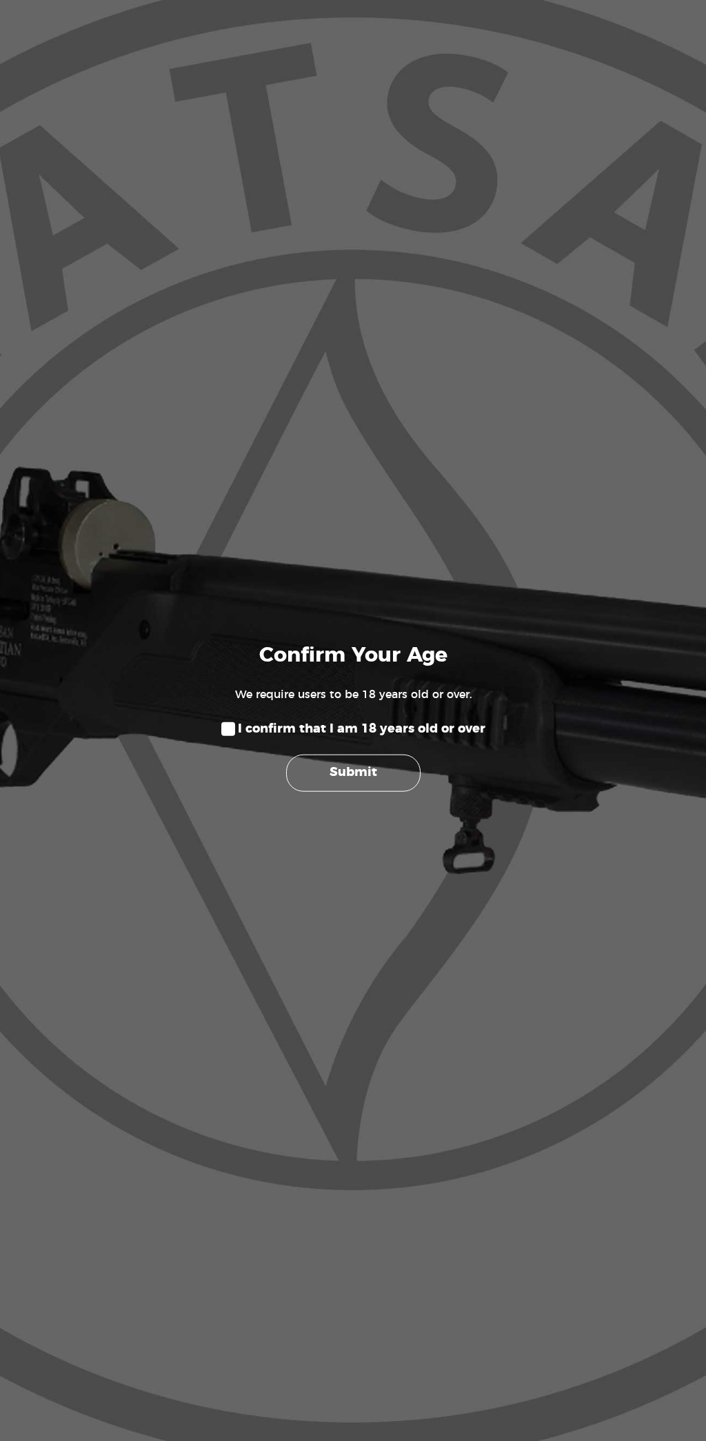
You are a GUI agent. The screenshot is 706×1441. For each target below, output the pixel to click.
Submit (353, 772)
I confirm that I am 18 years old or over (361, 729)
